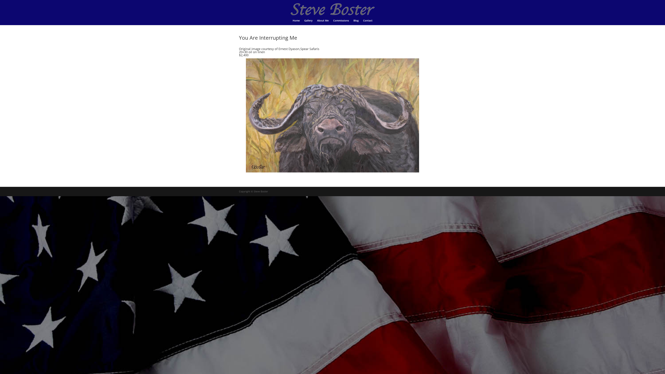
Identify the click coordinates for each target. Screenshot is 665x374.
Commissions (341, 20)
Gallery (308, 20)
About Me (323, 20)
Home (296, 20)
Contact (368, 20)
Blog (356, 20)
